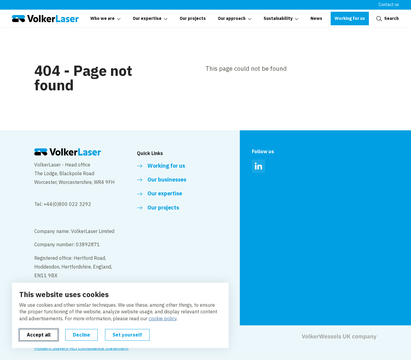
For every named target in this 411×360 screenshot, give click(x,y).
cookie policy (163, 318)
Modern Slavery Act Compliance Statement (81, 348)
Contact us (389, 4)
